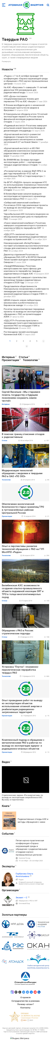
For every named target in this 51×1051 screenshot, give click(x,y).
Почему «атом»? (25, 1004)
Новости (7, 69)
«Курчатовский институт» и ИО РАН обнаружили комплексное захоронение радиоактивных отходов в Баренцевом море (24, 152)
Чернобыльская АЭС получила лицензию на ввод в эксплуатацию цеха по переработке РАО (26, 216)
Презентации (10, 360)
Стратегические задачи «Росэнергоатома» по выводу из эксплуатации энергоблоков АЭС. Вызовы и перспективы (22, 797)
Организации (10, 890)
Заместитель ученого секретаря (31, 884)
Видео (6, 762)
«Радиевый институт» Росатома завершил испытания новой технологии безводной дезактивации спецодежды (25, 128)
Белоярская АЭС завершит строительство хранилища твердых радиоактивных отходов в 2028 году (25, 280)
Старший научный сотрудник (30, 882)
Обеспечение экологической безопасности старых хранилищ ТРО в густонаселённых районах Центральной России (23, 508)
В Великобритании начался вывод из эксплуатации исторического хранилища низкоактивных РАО (24, 196)
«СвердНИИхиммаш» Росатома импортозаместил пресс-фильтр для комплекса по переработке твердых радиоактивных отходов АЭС (22, 270)
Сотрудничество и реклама (25, 1001)
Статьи (23, 357)
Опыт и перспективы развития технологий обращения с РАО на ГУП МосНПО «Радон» (23, 549)
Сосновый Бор (24, 903)
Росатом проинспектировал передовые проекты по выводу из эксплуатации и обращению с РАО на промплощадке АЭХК (24, 313)
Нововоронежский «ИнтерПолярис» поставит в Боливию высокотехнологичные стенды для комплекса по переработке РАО (26, 247)
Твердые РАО (15, 39)
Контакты (25, 1007)
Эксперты (8, 866)
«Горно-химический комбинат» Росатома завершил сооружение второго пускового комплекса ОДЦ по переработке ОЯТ (25, 225)
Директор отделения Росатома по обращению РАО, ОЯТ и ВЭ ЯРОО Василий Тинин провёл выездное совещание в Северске (25, 258)
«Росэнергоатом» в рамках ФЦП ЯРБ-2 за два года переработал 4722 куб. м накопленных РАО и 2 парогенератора (25, 173)
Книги (5, 806)
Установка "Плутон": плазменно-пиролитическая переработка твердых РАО (20, 669)
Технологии (30, 360)
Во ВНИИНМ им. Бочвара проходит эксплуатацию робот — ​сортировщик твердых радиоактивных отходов (22, 162)
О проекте (25, 997)
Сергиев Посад (24, 858)
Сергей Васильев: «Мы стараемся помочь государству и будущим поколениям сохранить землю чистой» (21, 396)
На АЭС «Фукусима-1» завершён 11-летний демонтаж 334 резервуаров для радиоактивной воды (25, 90)
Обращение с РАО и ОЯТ (28, 901)
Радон (21, 879)
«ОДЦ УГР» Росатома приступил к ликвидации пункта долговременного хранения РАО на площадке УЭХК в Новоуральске (23, 324)
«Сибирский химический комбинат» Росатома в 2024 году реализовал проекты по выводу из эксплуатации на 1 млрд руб (26, 206)
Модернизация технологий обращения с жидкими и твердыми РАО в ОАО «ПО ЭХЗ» (22, 473)
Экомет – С (21, 897)
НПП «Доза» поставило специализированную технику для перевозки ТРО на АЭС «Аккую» (21, 99)
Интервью (8, 357)
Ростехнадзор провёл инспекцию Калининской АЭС (21, 333)
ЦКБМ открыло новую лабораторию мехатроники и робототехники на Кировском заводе (22, 302)
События (7, 833)
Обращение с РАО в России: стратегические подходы (18, 632)
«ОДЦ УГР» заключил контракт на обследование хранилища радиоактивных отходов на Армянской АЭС (25, 237)
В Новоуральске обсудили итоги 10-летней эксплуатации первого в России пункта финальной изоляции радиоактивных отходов (25, 118)
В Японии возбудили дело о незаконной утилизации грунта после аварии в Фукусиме (24, 107)
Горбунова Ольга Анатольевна (24, 875)
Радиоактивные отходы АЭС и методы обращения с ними (33, 820)
